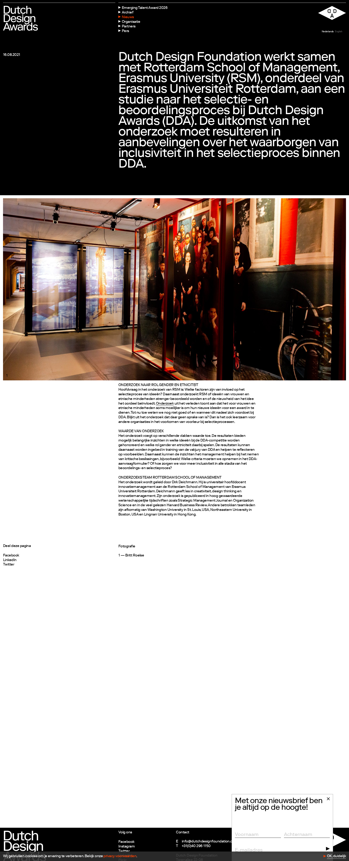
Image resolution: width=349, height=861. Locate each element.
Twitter (8, 565)
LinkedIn (10, 560)
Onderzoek (165, 404)
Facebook (11, 555)
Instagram (126, 846)
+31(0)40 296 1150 (196, 846)
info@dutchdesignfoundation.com (210, 841)
